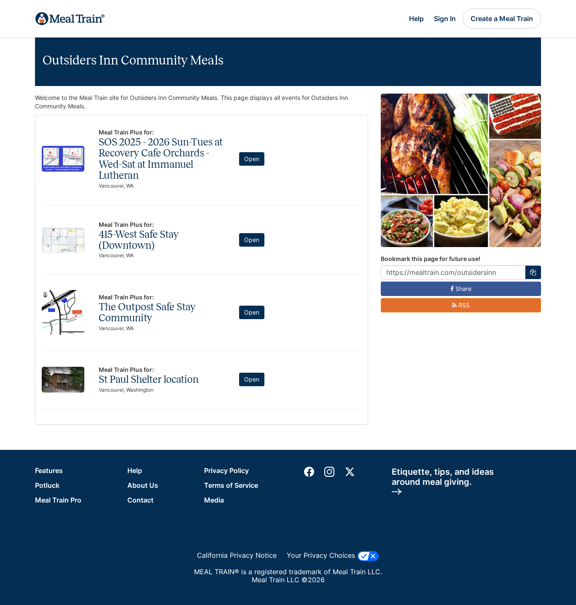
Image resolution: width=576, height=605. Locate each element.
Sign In (445, 18)
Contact (140, 500)
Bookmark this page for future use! (430, 258)
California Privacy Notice (237, 555)
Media (214, 500)
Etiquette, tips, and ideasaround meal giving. (443, 477)
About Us (142, 485)
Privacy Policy (226, 470)
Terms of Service (231, 485)
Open (251, 158)
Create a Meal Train (502, 18)
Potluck (47, 485)
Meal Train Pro (58, 500)
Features (49, 470)
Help (416, 18)
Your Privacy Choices (322, 555)
